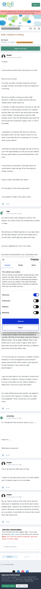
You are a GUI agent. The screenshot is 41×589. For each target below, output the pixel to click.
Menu (35, 4)
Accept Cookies (9, 586)
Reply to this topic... (11, 546)
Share (10, 556)
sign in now (15, 534)
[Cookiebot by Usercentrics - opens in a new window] (30, 260)
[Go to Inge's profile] (3, 212)
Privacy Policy (29, 581)
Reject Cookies (22, 586)
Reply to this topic (20, 48)
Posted (14, 57)
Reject (20, 327)
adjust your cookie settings (24, 579)
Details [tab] (20, 265)
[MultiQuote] (3, 204)
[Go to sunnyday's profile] (3, 417)
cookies (14, 577)
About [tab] (34, 265)
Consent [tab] (7, 265)
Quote (8, 204)
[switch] (36, 300)
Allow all (20, 321)
